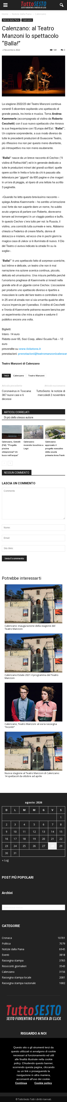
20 (43, 839)
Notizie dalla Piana (11, 20)
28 (52, 846)
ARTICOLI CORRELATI (16, 412)
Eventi (5, 955)
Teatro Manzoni (36, 375)
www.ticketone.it (30, 349)
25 (24, 846)
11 (24, 831)
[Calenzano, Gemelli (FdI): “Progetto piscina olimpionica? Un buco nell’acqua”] (12, 432)
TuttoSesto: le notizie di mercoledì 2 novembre (50, 393)
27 (43, 846)
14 (52, 831)
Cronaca (7, 938)
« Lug (5, 860)
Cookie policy (43, 1082)
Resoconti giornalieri (14, 966)
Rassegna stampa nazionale (19, 983)
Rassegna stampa (12, 960)
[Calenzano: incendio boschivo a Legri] (34, 432)
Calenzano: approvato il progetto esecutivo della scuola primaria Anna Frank (55, 449)
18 (24, 839)
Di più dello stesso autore (18, 417)
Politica (6, 943)
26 (34, 846)
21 (52, 839)
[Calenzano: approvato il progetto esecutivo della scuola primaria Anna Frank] (55, 432)
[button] (62, 5)
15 (60, 831)
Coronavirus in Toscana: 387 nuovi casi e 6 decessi (16, 395)
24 (15, 846)
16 (6, 839)
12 (34, 831)
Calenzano (27, 20)
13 (43, 831)
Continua (21, 1082)
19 (34, 839)
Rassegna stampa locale (16, 977)
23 (6, 846)
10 (15, 831)
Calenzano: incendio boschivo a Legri (33, 445)
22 (60, 839)
